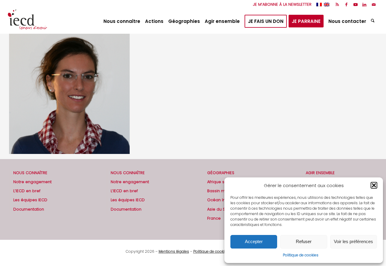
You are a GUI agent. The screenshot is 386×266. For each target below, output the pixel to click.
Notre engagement (32, 182)
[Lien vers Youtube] (355, 4)
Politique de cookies (300, 255)
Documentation (28, 209)
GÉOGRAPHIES (220, 173)
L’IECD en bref (26, 191)
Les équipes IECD (30, 200)
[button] (374, 185)
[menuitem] (281, 4)
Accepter (254, 241)
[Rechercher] (373, 21)
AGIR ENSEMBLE (320, 173)
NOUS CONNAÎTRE (30, 173)
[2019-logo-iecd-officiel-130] (27, 21)
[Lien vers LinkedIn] (364, 4)
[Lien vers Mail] (373, 4)
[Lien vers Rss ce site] (337, 4)
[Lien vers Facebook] (346, 4)
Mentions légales (174, 251)
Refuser (304, 241)
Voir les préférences (353, 241)
